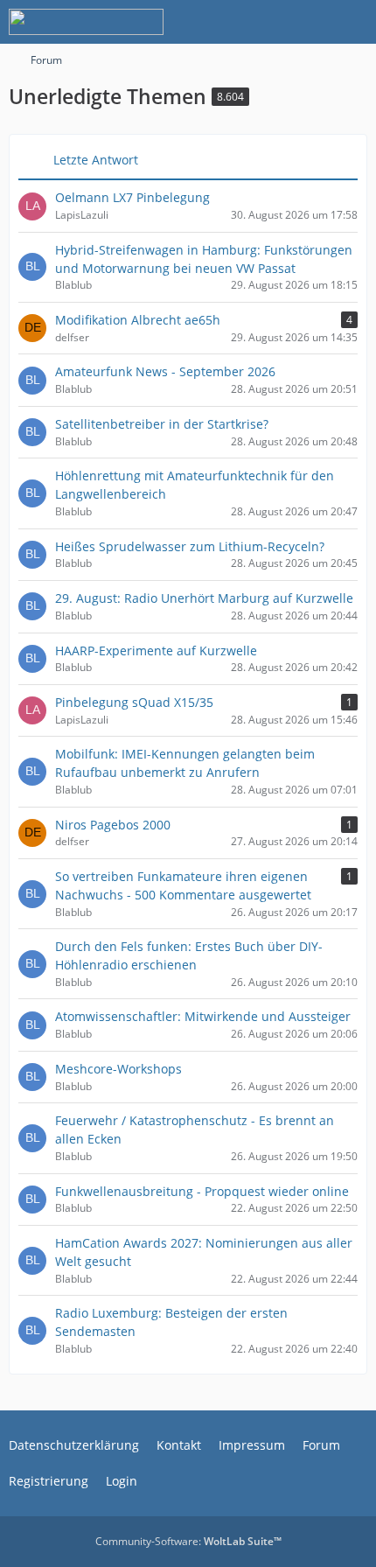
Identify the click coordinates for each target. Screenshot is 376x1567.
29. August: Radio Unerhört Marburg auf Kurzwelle (204, 598)
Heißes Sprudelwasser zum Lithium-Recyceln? (189, 546)
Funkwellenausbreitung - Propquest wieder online (202, 1191)
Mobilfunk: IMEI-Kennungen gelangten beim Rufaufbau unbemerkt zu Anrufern (185, 762)
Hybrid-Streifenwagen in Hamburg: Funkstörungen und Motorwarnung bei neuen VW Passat (203, 258)
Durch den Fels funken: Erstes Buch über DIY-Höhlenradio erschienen (189, 955)
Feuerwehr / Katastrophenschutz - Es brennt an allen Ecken (194, 1129)
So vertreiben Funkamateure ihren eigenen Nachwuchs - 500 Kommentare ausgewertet (183, 885)
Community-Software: (188, 1541)
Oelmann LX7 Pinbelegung (132, 197)
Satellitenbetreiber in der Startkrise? (161, 424)
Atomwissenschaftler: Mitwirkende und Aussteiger (203, 1016)
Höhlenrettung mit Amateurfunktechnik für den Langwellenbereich (194, 484)
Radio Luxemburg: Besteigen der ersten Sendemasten (171, 1322)
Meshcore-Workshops (118, 1068)
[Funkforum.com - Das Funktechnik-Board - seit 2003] (86, 21)
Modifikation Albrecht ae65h (137, 319)
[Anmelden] (309, 22)
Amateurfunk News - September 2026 (165, 371)
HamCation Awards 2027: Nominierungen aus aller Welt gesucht (203, 1252)
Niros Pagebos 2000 (113, 824)
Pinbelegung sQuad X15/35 (134, 702)
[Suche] (265, 21)
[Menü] (353, 21)
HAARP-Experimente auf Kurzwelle (156, 650)
